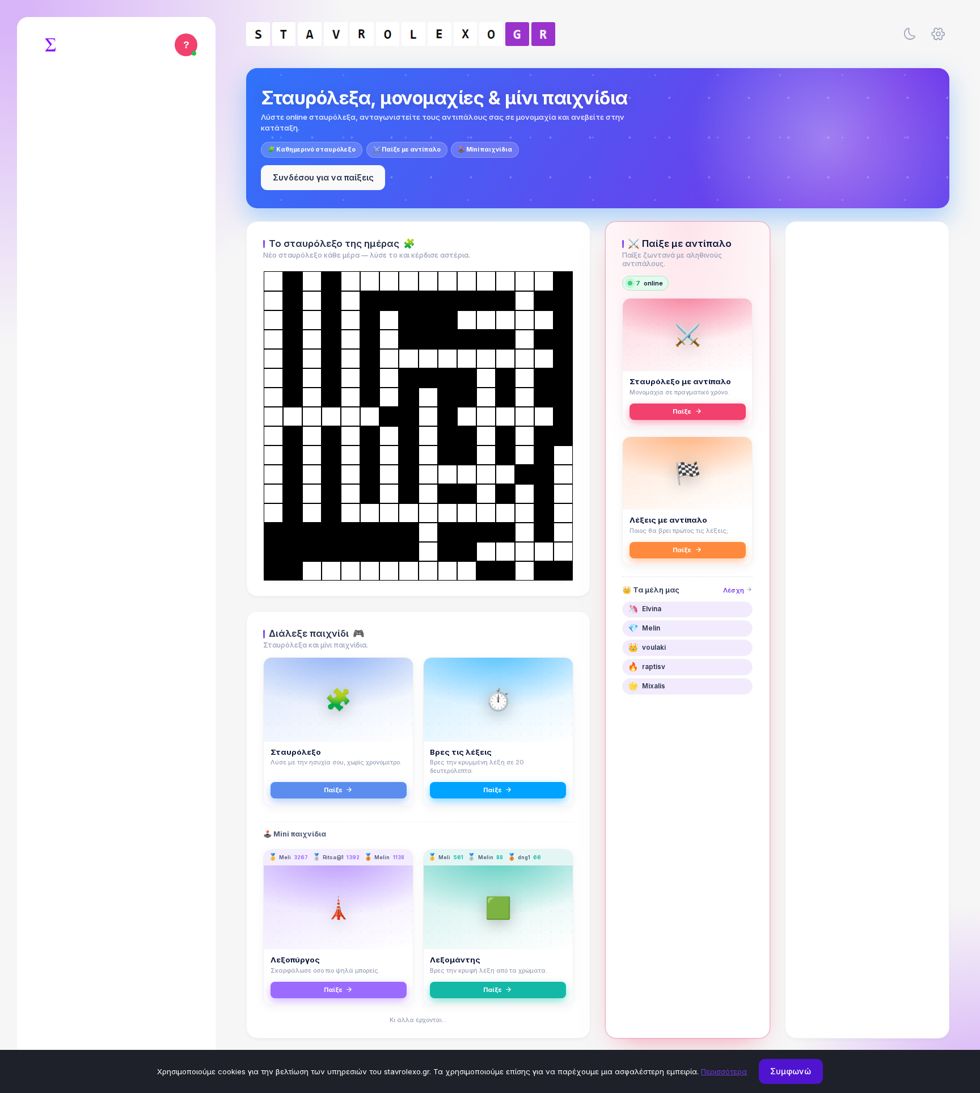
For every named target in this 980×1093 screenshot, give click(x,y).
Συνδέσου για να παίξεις (323, 177)
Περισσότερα (724, 1071)
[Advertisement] (867, 407)
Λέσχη (734, 590)
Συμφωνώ (790, 1071)
